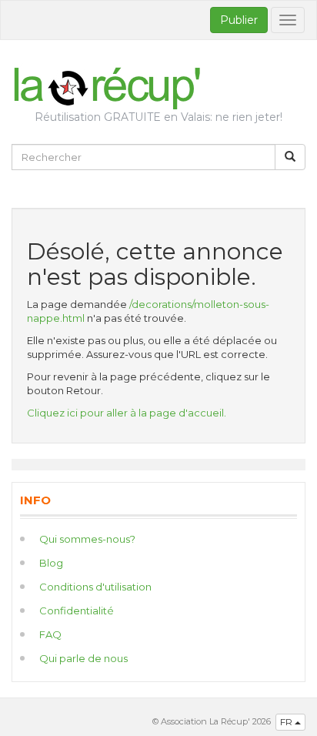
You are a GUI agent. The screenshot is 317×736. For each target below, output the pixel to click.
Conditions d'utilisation (95, 586)
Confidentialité (76, 610)
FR (287, 722)
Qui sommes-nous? (87, 539)
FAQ (50, 634)
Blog (51, 563)
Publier (239, 20)
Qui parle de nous (83, 658)
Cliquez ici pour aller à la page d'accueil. (126, 412)
